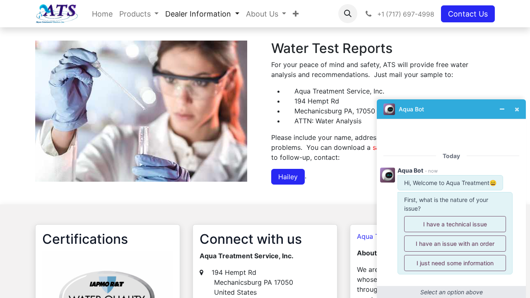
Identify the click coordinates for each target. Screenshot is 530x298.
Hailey (288, 177)
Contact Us (468, 14)
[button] (347, 13)
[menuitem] (102, 14)
